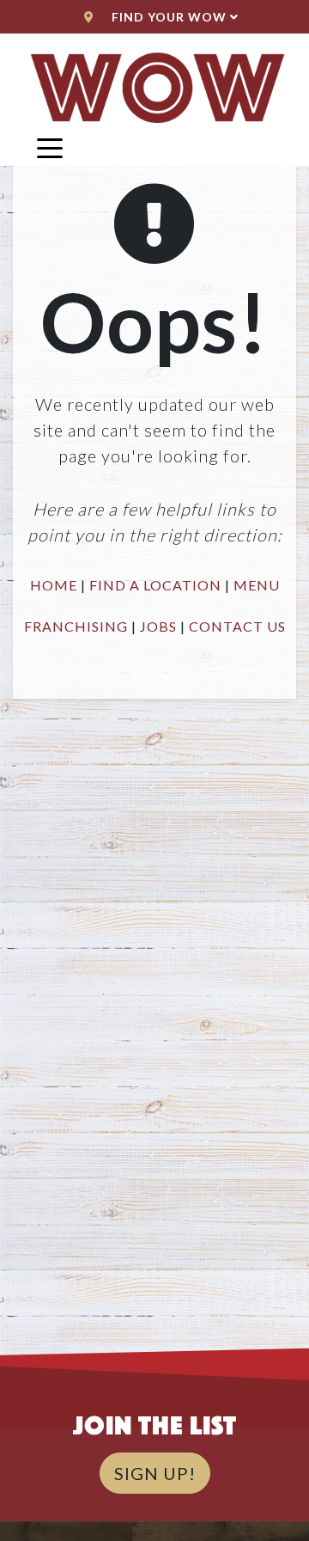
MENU (256, 585)
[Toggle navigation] (50, 147)
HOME (53, 585)
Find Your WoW (169, 16)
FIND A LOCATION (155, 585)
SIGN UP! (155, 1473)
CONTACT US (237, 626)
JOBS (158, 626)
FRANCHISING (76, 626)
